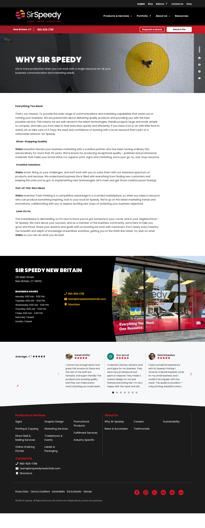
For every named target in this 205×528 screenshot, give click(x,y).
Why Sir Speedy (114, 421)
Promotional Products (81, 423)
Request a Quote (152, 29)
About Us (161, 16)
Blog (150, 3)
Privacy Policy (21, 491)
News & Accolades (116, 428)
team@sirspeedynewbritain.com (87, 298)
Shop (189, 3)
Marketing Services (56, 428)
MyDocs (160, 3)
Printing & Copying (26, 428)
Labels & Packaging (50, 449)
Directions (74, 304)
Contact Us (177, 3)
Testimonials (142, 428)
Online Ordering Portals (25, 449)
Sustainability (171, 421)
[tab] (113, 392)
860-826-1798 (45, 29)
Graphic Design (54, 421)
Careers (139, 421)
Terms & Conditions (40, 491)
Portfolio (142, 16)
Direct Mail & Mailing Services (25, 438)
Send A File (179, 29)
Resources (181, 16)
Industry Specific (84, 440)
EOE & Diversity (74, 491)
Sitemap (88, 491)
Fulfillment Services (85, 432)
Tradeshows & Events (53, 438)
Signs (18, 421)
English (141, 3)
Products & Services (116, 16)
